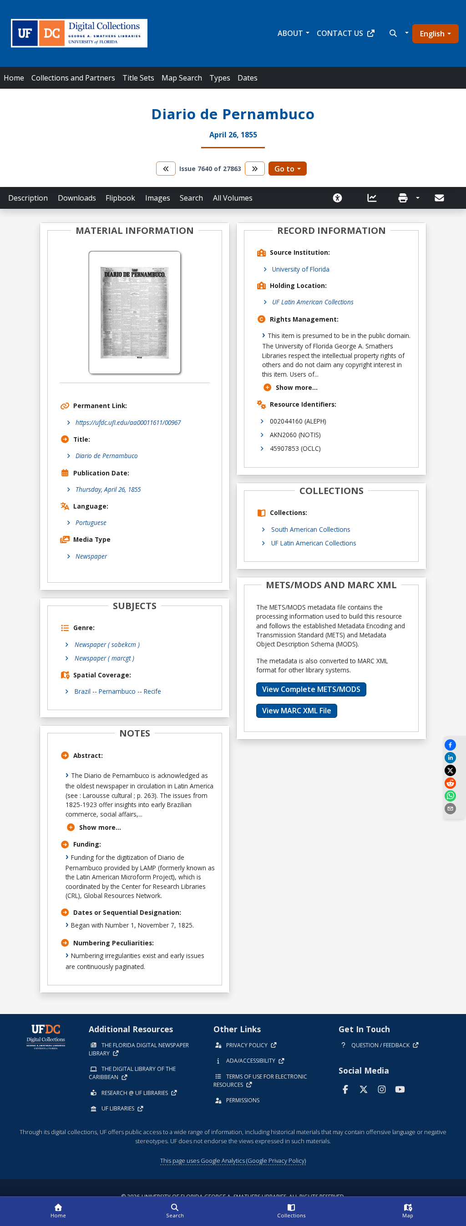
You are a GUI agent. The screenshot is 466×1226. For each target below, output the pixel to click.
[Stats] (375, 198)
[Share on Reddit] (455, 783)
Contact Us (340, 33)
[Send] (440, 197)
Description (28, 198)
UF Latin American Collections (313, 302)
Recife (152, 691)
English (432, 34)
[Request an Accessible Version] (340, 198)
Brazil (83, 691)
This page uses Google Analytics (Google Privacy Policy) (233, 1160)
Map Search (182, 78)
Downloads (77, 198)
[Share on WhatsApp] (455, 796)
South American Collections (310, 529)
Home (14, 78)
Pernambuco (117, 691)
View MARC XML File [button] (296, 711)
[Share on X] (455, 770)
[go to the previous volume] (166, 168)
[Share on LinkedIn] (455, 757)
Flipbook (120, 198)
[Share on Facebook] (455, 745)
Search (191, 198)
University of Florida (300, 269)
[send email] (455, 808)
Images (157, 198)
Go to (284, 169)
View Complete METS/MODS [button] (311, 689)
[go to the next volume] (255, 168)
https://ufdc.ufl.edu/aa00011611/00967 (128, 422)
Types (219, 78)
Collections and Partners (73, 78)
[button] (398, 33)
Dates (248, 78)
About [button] (290, 33)
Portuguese (91, 522)
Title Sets (138, 78)
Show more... (100, 827)
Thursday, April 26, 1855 (108, 489)
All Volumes (233, 198)
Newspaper (91, 556)
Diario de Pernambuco (107, 455)
